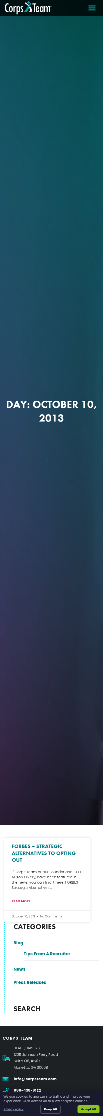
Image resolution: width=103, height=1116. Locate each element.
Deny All (50, 1109)
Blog (18, 943)
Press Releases (30, 982)
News (20, 969)
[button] (92, 8)
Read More (21, 901)
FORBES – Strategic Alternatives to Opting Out (44, 853)
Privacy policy (14, 1109)
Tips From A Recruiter (47, 954)
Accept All (88, 1109)
